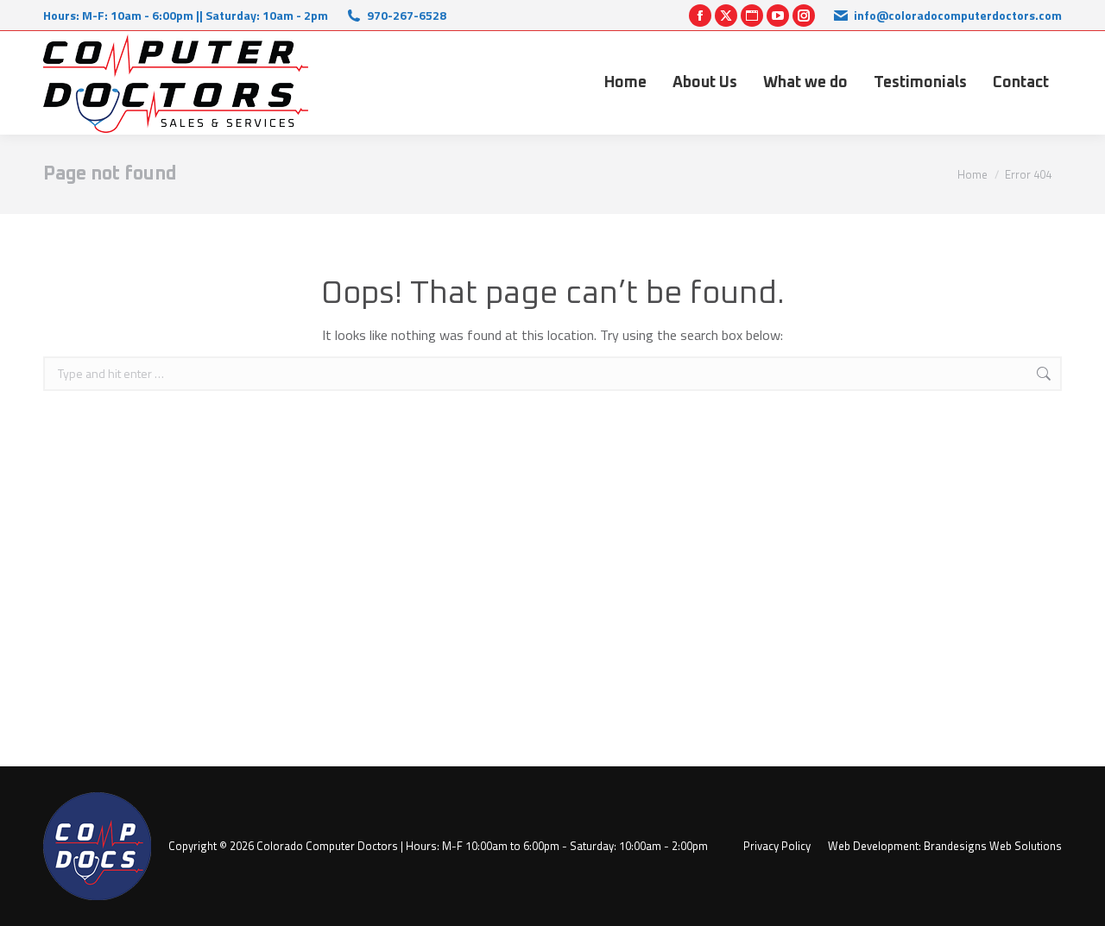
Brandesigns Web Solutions (993, 845)
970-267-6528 (406, 15)
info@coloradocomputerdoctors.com (958, 15)
